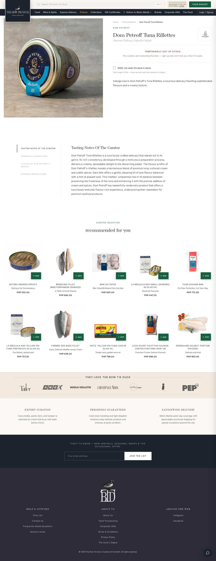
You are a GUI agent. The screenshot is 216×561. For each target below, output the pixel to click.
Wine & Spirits (50, 12)
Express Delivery (68, 12)
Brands (157, 12)
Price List (37, 515)
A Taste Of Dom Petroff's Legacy (35, 165)
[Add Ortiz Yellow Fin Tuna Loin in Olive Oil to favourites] (122, 308)
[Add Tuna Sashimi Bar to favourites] (207, 246)
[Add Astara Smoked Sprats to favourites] (37, 246)
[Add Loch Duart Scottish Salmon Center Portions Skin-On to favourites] (165, 308)
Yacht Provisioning (108, 521)
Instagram (178, 515)
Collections (96, 12)
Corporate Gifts (172, 12)
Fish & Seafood (129, 22)
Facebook (178, 521)
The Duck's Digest (108, 542)
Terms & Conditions (108, 531)
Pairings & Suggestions (34, 156)
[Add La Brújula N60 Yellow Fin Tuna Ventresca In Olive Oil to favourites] (37, 308)
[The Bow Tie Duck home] (17, 11)
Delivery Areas (37, 531)
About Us (108, 515)
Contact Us (37, 521)
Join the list (138, 456)
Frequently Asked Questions (37, 526)
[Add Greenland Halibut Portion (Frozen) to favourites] (207, 308)
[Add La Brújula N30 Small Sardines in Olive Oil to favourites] (165, 246)
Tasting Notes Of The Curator (38, 148)
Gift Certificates (112, 12)
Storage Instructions (33, 174)
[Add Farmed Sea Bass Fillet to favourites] (80, 308)
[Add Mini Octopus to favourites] (122, 246)
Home (115, 22)
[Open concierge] (207, 552)
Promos (83, 12)
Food (37, 12)
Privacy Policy (108, 537)
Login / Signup (206, 12)
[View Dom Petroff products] (205, 34)
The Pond (188, 12)
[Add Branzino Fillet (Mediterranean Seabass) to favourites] (80, 246)
